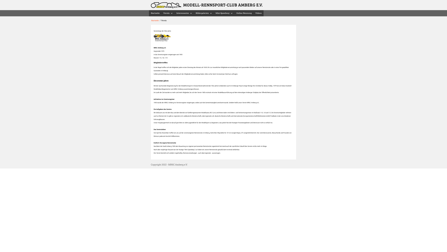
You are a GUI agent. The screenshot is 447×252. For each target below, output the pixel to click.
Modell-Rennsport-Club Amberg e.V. (223, 5)
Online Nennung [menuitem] (244, 13)
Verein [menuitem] (166, 13)
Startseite (155, 20)
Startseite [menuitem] (155, 13)
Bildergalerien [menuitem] (202, 13)
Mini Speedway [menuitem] (223, 13)
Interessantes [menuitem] (182, 13)
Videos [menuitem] (258, 13)
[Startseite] (166, 5)
